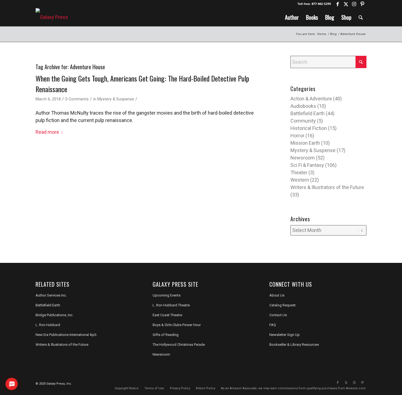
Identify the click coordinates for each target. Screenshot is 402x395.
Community (303, 121)
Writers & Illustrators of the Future (327, 187)
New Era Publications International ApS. (66, 335)
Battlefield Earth (307, 113)
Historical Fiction (308, 128)
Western (299, 180)
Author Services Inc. (51, 295)
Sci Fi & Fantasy (307, 165)
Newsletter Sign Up (284, 335)
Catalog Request (282, 305)
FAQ (272, 325)
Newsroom (302, 158)
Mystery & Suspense (115, 99)
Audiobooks (303, 106)
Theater (298, 172)
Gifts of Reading (166, 335)
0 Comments (77, 99)
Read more (47, 132)
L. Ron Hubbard (48, 325)
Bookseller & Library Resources (294, 344)
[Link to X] (346, 4)
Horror (297, 135)
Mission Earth (305, 143)
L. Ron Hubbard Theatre (171, 305)
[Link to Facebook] (338, 4)
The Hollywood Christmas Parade (179, 344)
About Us (276, 295)
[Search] (360, 17)
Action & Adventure (311, 98)
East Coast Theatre (167, 315)
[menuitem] (291, 17)
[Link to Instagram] (354, 4)
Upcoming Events (166, 295)
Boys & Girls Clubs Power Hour (177, 325)
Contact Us (278, 315)
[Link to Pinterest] (362, 4)
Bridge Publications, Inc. (54, 315)
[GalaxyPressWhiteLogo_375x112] (52, 17)
